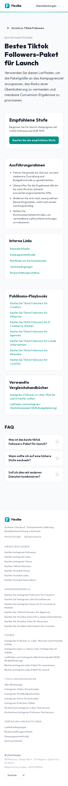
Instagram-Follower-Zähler (20, 702)
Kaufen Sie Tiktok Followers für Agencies (29, 333)
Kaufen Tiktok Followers (18, 566)
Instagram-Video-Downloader (22, 689)
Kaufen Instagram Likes (18, 556)
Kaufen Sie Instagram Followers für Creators (30, 594)
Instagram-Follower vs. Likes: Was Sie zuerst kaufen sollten (32, 396)
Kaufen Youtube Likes (17, 575)
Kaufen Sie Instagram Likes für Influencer (27, 599)
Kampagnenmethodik (22, 254)
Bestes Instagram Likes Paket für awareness (30, 665)
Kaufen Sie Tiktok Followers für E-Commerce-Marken (30, 324)
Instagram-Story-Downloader (22, 698)
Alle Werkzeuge (13, 684)
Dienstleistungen (46, 6)
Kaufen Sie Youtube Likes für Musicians (26, 621)
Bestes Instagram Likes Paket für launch (27, 669)
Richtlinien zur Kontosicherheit (28, 260)
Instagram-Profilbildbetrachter (22, 693)
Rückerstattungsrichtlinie (24, 272)
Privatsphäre (13, 536)
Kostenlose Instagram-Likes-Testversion (27, 707)
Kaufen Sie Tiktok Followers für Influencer (29, 314)
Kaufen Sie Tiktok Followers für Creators (29, 305)
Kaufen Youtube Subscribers (20, 579)
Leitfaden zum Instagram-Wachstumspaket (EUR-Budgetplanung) (33, 406)
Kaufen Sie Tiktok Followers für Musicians (29, 352)
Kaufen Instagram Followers (20, 552)
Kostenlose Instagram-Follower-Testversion (29, 712)
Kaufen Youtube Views (17, 570)
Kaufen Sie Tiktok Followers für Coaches (29, 361)
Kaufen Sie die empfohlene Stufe (34, 140)
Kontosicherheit (13, 740)
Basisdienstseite (20, 248)
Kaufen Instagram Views (18, 561)
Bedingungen (32, 536)
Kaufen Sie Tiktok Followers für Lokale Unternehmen (33, 342)
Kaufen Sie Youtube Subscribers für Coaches (30, 625)
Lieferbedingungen (21, 266)
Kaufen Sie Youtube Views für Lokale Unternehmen (33, 616)
